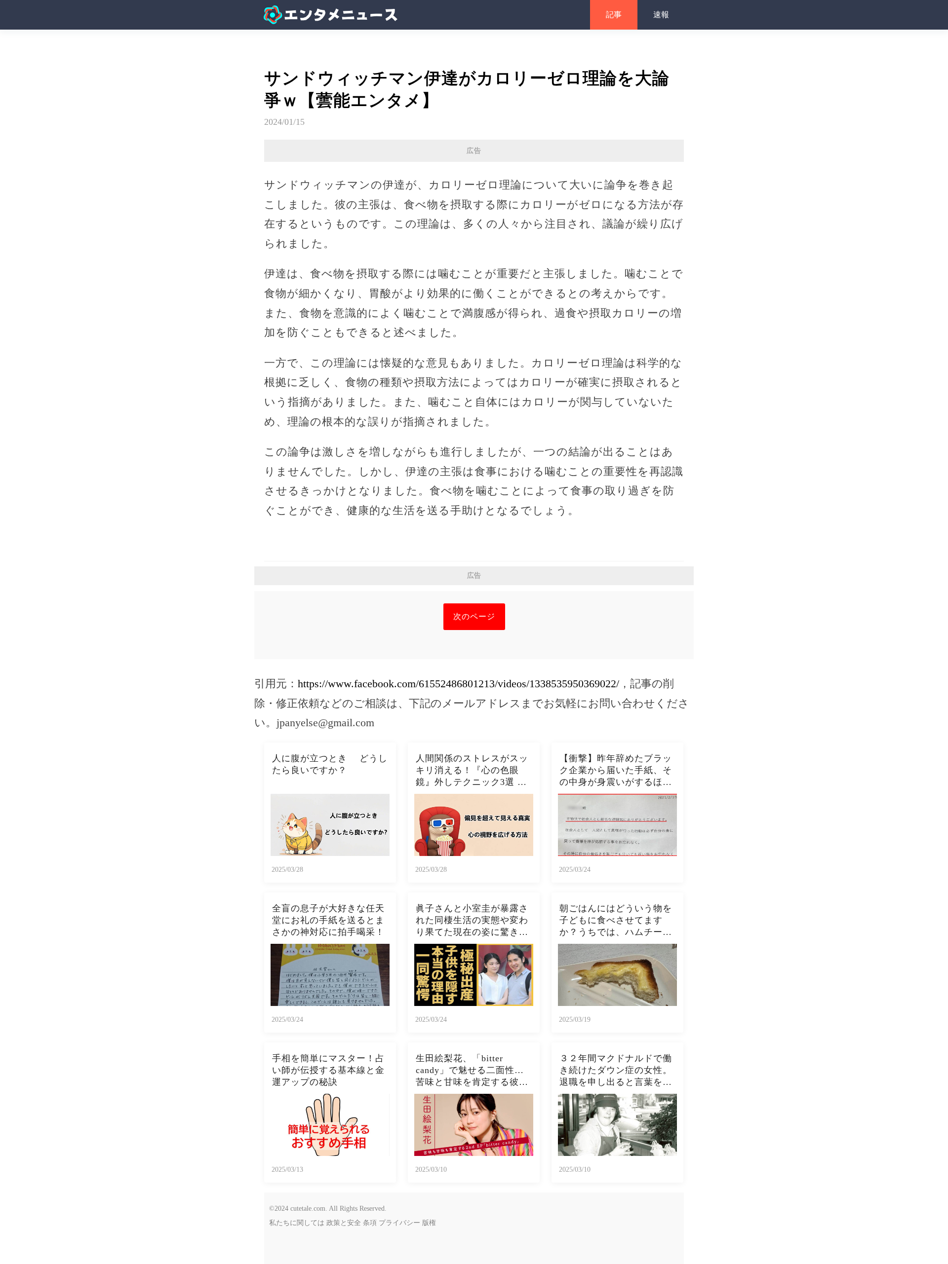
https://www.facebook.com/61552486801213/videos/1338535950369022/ (458, 683)
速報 (661, 14)
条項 (370, 1223)
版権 (429, 1223)
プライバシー (399, 1223)
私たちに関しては (296, 1223)
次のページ (474, 616)
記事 (614, 14)
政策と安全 (343, 1223)
